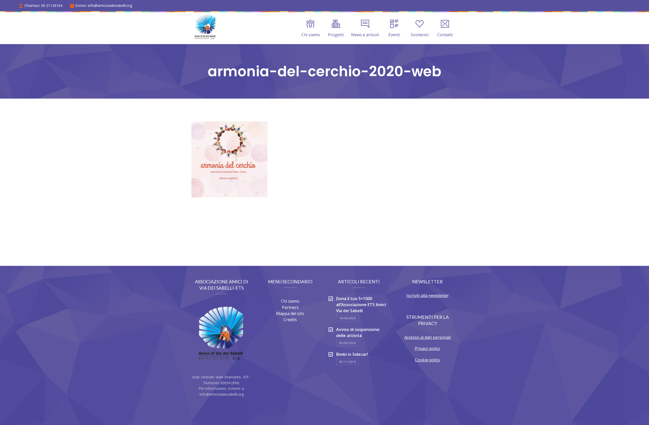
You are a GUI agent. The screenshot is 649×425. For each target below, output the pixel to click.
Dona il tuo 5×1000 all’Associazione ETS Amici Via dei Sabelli (361, 304)
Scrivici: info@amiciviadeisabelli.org (103, 5)
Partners (290, 307)
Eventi (394, 35)
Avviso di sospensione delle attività (358, 332)
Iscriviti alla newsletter (427, 295)
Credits (290, 319)
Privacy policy (427, 348)
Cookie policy (427, 360)
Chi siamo (310, 35)
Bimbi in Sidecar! (352, 354)
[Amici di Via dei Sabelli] (205, 28)
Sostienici (420, 35)
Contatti (445, 35)
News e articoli (365, 35)
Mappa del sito (290, 313)
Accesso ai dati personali (427, 337)
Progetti (336, 35)
